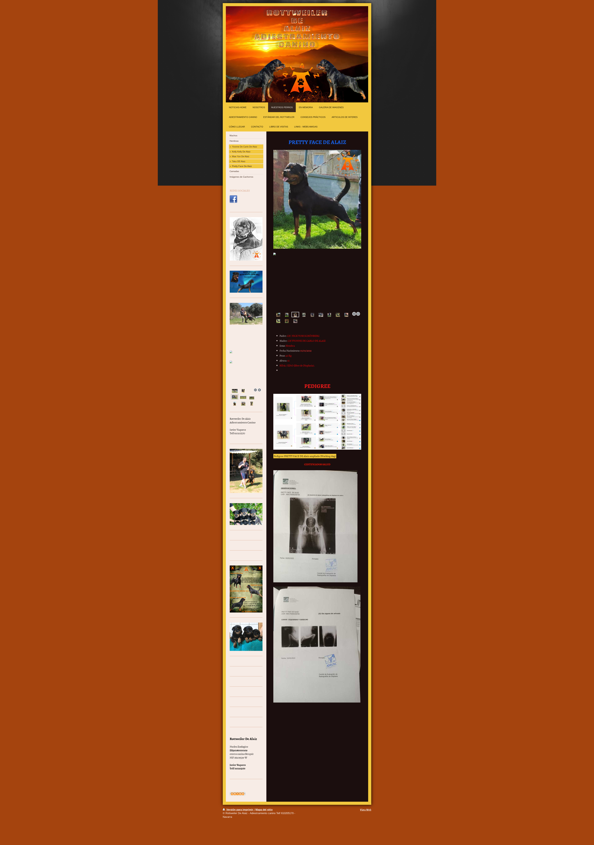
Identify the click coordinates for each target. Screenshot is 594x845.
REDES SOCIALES (240, 190)
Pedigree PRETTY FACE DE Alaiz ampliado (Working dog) (305, 456)
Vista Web (365, 810)
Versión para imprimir (240, 809)
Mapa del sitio (264, 809)
